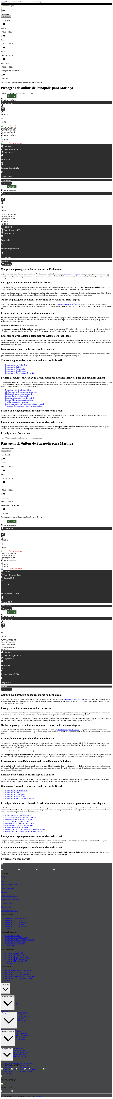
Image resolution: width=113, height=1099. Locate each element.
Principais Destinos (8, 1031)
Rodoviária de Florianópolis (15, 369)
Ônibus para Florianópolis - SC (16, 961)
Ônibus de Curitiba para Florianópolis (18, 974)
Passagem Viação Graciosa (14, 924)
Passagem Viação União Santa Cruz (17, 922)
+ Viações (8, 928)
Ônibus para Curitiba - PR (14, 953)
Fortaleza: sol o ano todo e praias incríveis (19, 398)
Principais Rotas (7, 1049)
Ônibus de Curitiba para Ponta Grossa (18, 978)
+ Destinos (9, 963)
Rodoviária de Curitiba (13, 367)
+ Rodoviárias (10, 946)
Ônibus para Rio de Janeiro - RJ (16, 957)
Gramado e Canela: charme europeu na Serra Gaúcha (23, 406)
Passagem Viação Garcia (14, 920)
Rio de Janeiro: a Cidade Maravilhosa (18, 390)
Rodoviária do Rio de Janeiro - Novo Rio (19, 373)
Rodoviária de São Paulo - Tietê (16, 365)
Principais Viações (8, 996)
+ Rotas (8, 980)
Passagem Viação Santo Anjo (15, 926)
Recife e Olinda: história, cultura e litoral (19, 400)
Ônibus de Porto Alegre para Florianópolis (20, 976)
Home (3, 2)
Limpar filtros (6, 16)
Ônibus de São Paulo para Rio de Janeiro (19, 970)
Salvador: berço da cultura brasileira (17, 396)
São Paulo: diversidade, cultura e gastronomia (21, 392)
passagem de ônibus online (74, 274)
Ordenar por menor (7, 93)
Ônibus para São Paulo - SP (15, 955)
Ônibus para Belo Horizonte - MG (17, 959)
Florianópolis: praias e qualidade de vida (19, 394)
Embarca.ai (40, 1096)
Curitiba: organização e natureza (16, 402)
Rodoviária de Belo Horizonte (15, 371)
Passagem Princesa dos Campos (16, 918)
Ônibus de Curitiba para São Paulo (17, 972)
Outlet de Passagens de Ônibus (68, 304)
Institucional (5, 984)
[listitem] (9, 869)
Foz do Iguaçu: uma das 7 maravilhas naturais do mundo (25, 404)
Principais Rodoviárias (9, 1013)
